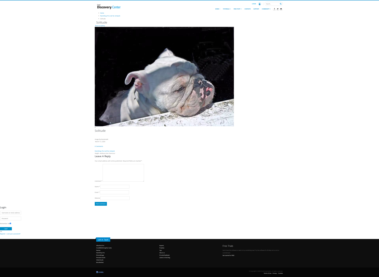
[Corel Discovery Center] (108, 6)
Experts (161, 245)
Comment (98, 181)
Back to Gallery (100, 26)
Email (97, 192)
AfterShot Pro (100, 245)
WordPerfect (100, 262)
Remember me (5, 223)
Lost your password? (13, 234)
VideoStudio (99, 260)
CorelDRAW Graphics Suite (104, 248)
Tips (160, 250)
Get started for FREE (228, 255)
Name (97, 187)
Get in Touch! (103, 239)
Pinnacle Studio (100, 257)
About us (162, 253)
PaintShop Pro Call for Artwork (105, 151)
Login (254, 4)
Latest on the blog (164, 257)
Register (2, 234)
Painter (98, 250)
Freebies (161, 248)
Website (97, 198)
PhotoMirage (100, 255)
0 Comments (99, 146)
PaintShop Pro (100, 253)
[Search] (281, 3)
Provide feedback (164, 255)
